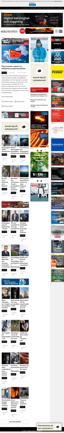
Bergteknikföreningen (51, 8)
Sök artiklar (26, 8)
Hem (22, 8)
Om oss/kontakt (39, 8)
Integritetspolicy (60, 8)
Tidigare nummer (32, 8)
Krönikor (45, 8)
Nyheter (4, 72)
